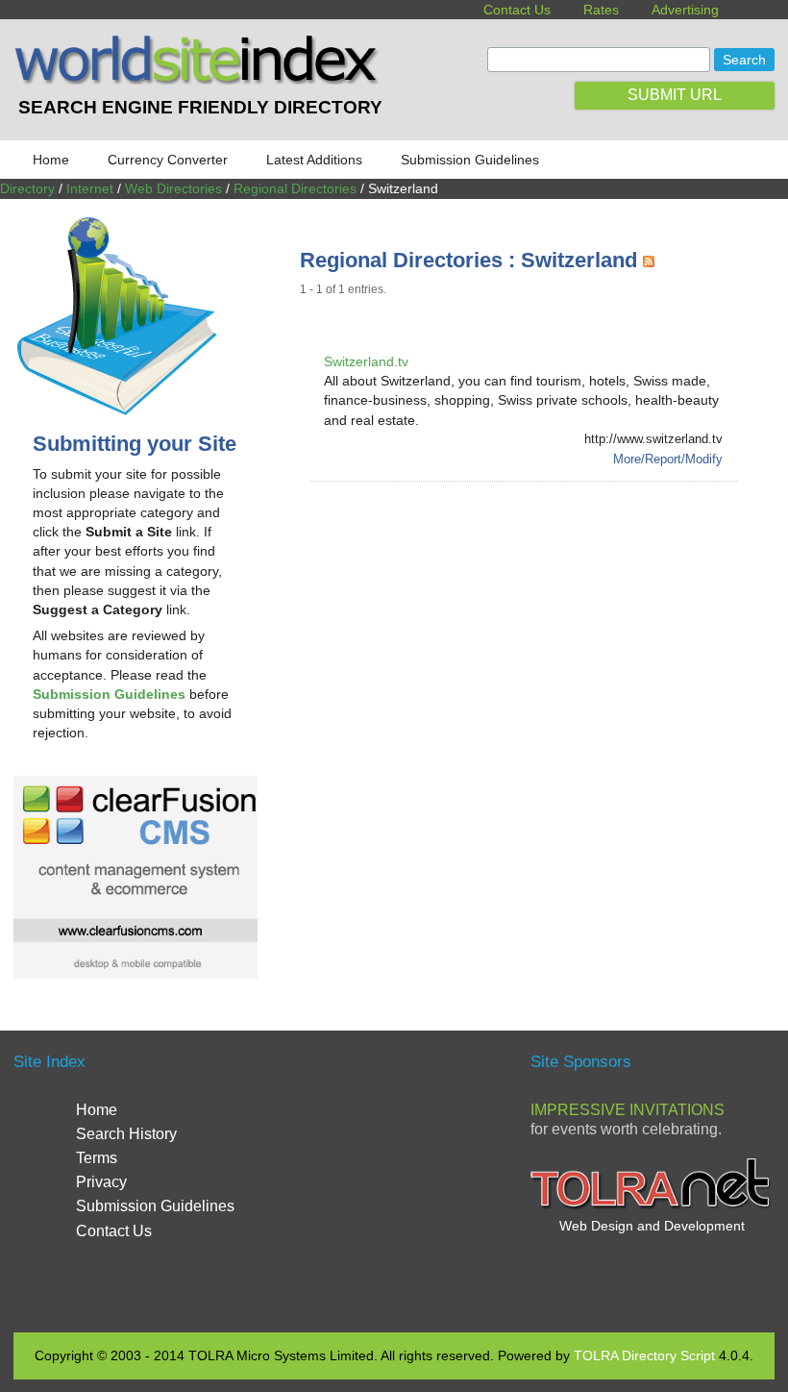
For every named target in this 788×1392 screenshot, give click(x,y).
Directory (27, 188)
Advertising (685, 9)
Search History (126, 1134)
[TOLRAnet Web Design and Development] (652, 1206)
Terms (96, 1158)
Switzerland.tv (366, 361)
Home (51, 159)
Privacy (101, 1182)
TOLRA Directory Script (644, 1355)
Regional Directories (295, 188)
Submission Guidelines (470, 159)
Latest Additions (314, 159)
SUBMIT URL (675, 95)
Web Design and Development (652, 1225)
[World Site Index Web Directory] (199, 79)
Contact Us (517, 9)
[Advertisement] (543, 645)
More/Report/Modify (668, 459)
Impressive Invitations (627, 1110)
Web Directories (173, 188)
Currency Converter (168, 159)
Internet (89, 188)
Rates (601, 9)
